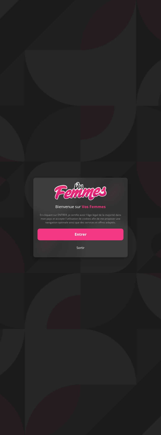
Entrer (81, 234)
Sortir (80, 248)
